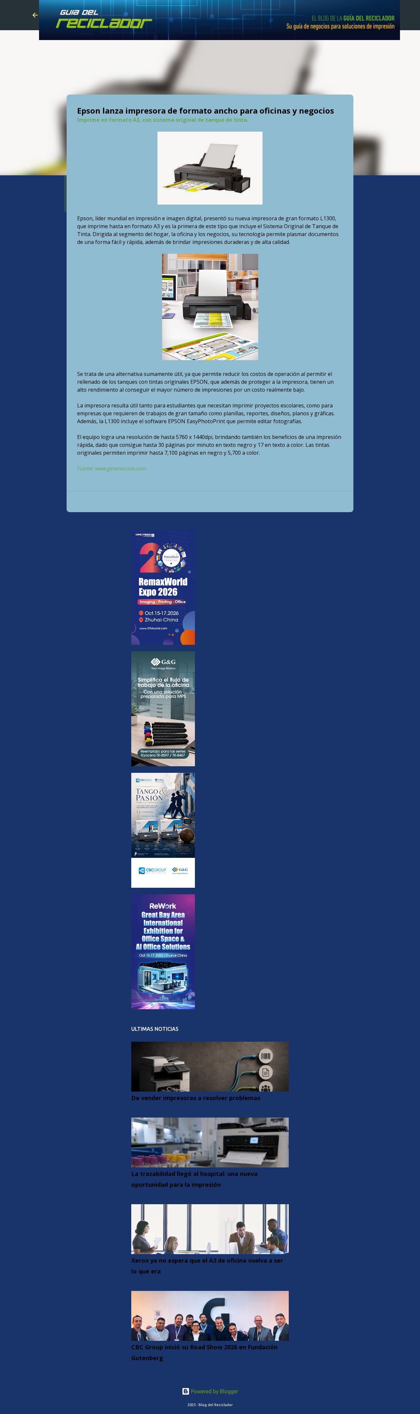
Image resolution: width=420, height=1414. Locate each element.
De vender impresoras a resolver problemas (195, 1098)
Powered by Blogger (214, 1391)
